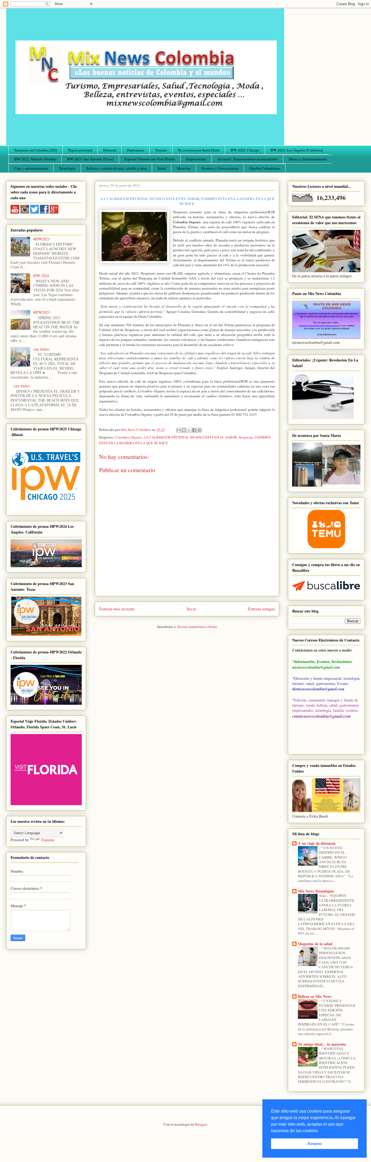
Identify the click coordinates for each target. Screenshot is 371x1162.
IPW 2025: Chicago (245, 150)
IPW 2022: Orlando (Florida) (35, 159)
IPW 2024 (41, 275)
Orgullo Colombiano (264, 168)
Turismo (161, 150)
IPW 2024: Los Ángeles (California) (297, 150)
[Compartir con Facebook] (194, 430)
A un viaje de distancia (316, 843)
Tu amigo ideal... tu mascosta (322, 1044)
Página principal (80, 150)
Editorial (109, 150)
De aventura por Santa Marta (199, 150)
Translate (48, 839)
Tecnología (67, 168)
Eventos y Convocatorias (220, 168)
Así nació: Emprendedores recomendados (247, 159)
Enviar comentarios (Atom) (197, 626)
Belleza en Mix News (314, 996)
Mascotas (184, 168)
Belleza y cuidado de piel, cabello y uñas (116, 168)
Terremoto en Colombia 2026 (35, 150)
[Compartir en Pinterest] (199, 430)
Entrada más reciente (117, 608)
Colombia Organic (128, 437)
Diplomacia (135, 150)
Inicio (191, 608)
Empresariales (196, 159)
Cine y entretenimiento (31, 168)
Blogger (201, 1124)
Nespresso (245, 437)
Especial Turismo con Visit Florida (149, 159)
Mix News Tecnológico (316, 891)
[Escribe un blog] (184, 430)
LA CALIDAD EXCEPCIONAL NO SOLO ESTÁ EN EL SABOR (190, 437)
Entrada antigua (261, 608)
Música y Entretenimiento (308, 159)
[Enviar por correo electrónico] (178, 430)
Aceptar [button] (314, 1143)
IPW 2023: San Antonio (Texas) (90, 159)
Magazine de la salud (315, 944)
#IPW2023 (41, 239)
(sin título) (41, 349)
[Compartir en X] (189, 430)
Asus (323, 895)
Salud (162, 168)
